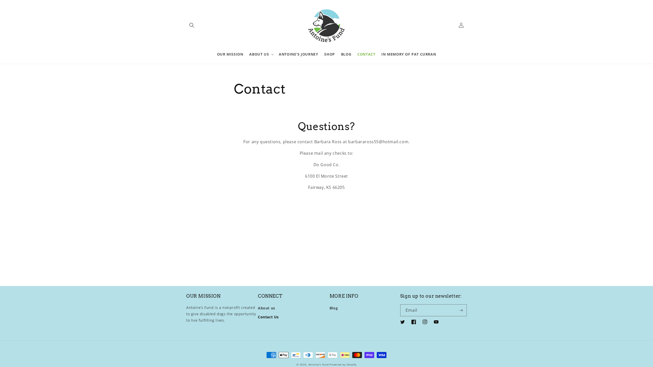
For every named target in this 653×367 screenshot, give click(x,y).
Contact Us (268, 316)
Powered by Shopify (343, 364)
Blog (334, 308)
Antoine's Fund (318, 364)
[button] (191, 25)
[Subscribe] (461, 310)
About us (266, 308)
